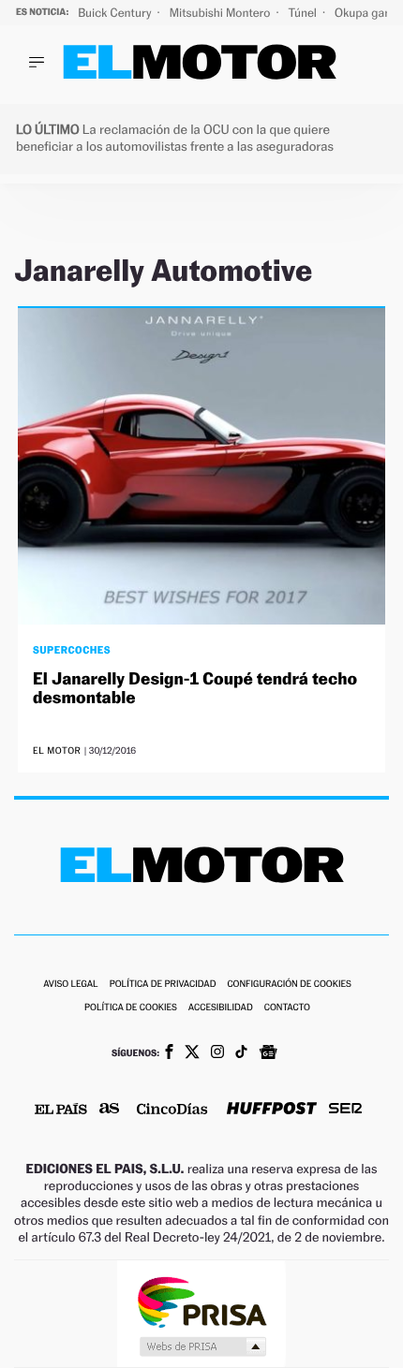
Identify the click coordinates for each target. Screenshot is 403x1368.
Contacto (287, 1008)
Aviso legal (70, 984)
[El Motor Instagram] (217, 1053)
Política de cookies (130, 1008)
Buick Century (116, 13)
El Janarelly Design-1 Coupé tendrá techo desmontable (195, 688)
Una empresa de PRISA (201, 1301)
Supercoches (72, 649)
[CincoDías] (172, 1110)
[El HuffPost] (272, 1110)
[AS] (109, 1110)
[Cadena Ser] (345, 1110)
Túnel (304, 13)
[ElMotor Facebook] (169, 1053)
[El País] (61, 1110)
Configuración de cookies (289, 984)
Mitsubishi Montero (222, 13)
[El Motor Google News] (268, 1054)
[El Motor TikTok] (241, 1053)
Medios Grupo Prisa (202, 1346)
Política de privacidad (163, 984)
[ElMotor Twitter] (192, 1054)
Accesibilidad (220, 1008)
